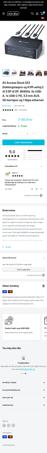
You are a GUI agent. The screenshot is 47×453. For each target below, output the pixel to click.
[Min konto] (37, 13)
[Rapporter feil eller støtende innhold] (41, 189)
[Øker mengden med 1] (33, 133)
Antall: (5, 133)
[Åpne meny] (3, 14)
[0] (42, 13)
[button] (23, 166)
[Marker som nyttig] (32, 189)
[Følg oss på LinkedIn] (13, 425)
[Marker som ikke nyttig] (37, 189)
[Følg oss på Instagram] (8, 425)
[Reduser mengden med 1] (20, 133)
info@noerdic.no (28, 369)
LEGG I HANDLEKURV (23, 142)
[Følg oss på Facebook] (4, 425)
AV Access (6, 106)
